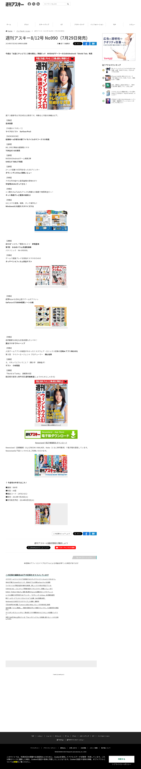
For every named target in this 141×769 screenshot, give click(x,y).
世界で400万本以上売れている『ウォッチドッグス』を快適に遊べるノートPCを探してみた (32, 618)
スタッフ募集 (94, 748)
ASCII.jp (61, 740)
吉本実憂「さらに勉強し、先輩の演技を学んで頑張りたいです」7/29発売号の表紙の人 (32, 608)
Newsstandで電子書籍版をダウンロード (51, 442)
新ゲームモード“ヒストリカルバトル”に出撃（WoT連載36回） (26, 598)
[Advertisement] (70, 14)
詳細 (15, 762)
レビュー (132, 24)
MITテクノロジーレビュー (76, 740)
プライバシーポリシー (50, 748)
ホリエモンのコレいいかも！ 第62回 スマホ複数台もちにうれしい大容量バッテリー (32, 613)
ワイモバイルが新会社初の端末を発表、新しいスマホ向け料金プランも (28, 585)
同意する (121, 759)
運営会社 (63, 748)
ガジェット (58, 736)
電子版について (105, 748)
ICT (62, 24)
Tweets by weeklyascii (58, 674)
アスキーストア (79, 24)
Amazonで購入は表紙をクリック (51, 425)
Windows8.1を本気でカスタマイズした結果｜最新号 (22, 601)
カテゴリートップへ (85, 557)
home (10, 31)
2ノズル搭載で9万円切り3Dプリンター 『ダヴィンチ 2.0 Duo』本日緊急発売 (30, 595)
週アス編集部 (65, 43)
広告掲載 (83, 748)
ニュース (48, 736)
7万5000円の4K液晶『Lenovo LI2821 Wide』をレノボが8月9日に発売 (28, 604)
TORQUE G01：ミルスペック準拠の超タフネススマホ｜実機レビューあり (29, 588)
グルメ (26, 24)
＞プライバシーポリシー (121, 764)
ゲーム (9, 24)
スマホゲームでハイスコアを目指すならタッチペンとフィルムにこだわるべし (31, 579)
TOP (114, 24)
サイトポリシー (35, 748)
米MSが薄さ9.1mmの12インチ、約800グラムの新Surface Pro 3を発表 (28, 582)
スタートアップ (44, 24)
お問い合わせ (73, 748)
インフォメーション (96, 24)
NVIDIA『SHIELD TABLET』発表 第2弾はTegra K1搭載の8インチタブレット (29, 592)
